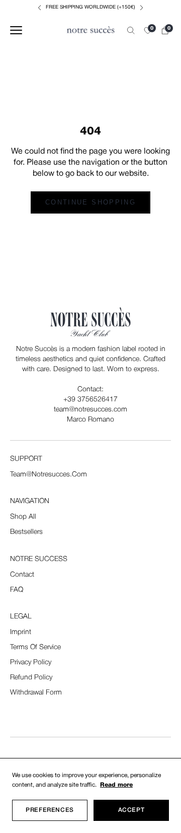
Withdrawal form (36, 692)
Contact (22, 575)
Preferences (50, 810)
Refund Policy (31, 677)
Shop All (23, 517)
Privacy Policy (30, 662)
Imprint (20, 632)
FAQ (16, 590)
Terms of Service (35, 647)
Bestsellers (26, 532)
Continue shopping (90, 202)
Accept (131, 810)
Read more (116, 785)
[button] (147, 30)
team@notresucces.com (48, 474)
